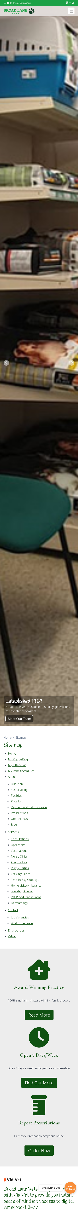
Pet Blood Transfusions (26, 897)
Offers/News (19, 819)
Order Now (39, 1150)
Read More (39, 1015)
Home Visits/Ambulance (26, 885)
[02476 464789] (73, 3)
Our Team (17, 784)
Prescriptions (19, 813)
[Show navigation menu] (71, 11)
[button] (68, 3)
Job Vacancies (20, 917)
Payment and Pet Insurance (29, 807)
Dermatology (19, 903)
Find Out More (39, 1083)
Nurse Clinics (19, 856)
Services (13, 832)
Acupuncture (19, 862)
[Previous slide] (6, 363)
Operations (18, 845)
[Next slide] (71, 363)
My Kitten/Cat (17, 765)
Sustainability (19, 790)
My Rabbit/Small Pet (21, 771)
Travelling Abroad (22, 891)
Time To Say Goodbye (25, 880)
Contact (13, 910)
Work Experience (22, 923)
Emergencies (16, 930)
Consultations (20, 839)
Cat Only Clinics (20, 874)
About (12, 777)
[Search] (5, 3)
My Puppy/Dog (18, 759)
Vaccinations (19, 851)
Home (8, 738)
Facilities (16, 796)
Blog (14, 825)
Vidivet (12, 936)
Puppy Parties (20, 868)
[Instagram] (11, 3)
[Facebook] (8, 3)
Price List (17, 801)
